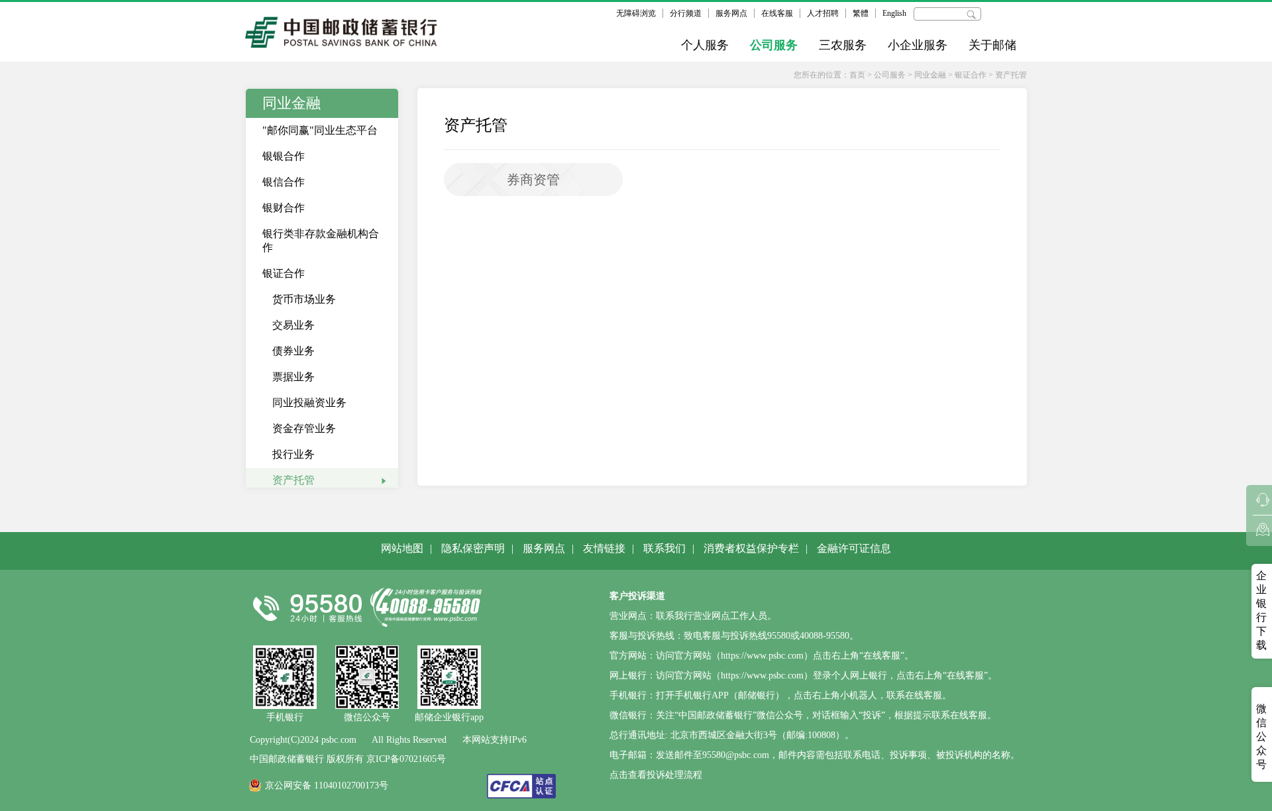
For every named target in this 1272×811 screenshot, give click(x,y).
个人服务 (705, 45)
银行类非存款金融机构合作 (320, 240)
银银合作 (283, 156)
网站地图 (402, 548)
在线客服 (777, 13)
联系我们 (664, 548)
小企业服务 (917, 45)
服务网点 (731, 13)
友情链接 (604, 548)
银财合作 (283, 207)
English (894, 13)
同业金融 (930, 75)
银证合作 (970, 75)
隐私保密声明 (473, 548)
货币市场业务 (304, 299)
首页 (857, 75)
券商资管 (533, 179)
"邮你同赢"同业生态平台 (320, 130)
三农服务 (843, 45)
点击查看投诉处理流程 (656, 775)
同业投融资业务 (309, 402)
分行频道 (686, 13)
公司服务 (774, 45)
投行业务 (293, 454)
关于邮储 (992, 45)
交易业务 (293, 325)
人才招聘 (823, 13)
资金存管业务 (304, 428)
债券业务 (293, 350)
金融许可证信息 (854, 548)
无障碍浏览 (636, 13)
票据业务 (293, 376)
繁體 (861, 13)
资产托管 (1011, 75)
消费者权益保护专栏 (751, 548)
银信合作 (283, 182)
